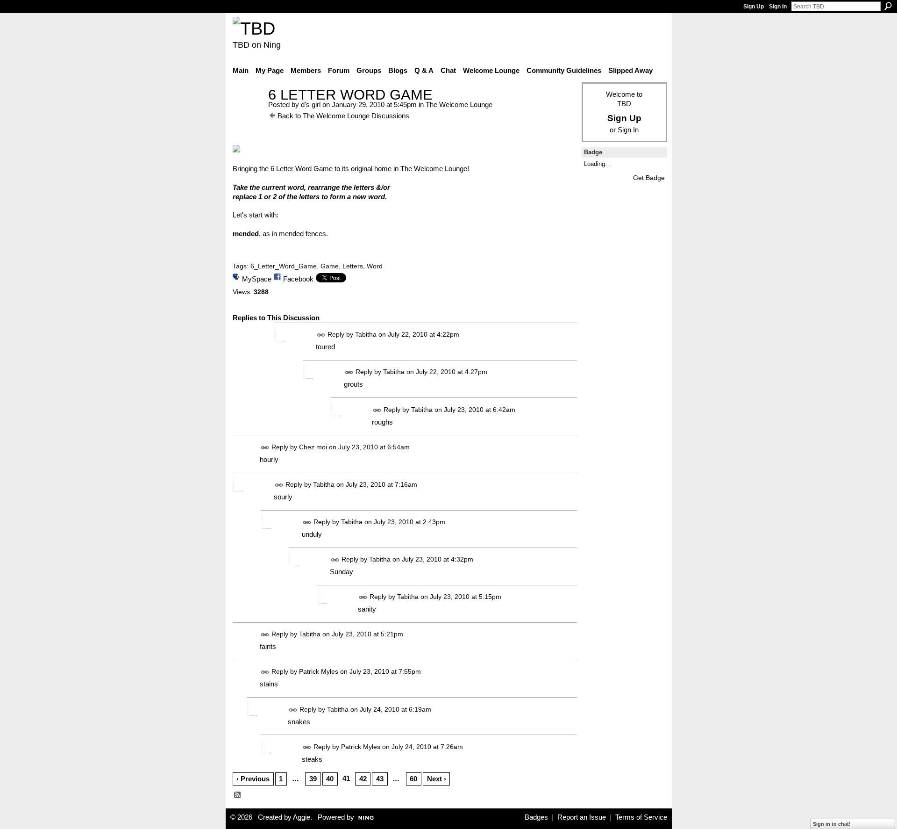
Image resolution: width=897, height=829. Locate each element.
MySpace (256, 279)
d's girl (310, 104)
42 (363, 779)
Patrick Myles (318, 672)
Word (375, 266)
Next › (436, 779)
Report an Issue (581, 817)
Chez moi (313, 447)
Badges (536, 817)
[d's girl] (248, 111)
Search (888, 6)
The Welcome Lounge (459, 104)
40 (330, 779)
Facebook (298, 279)
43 (380, 779)
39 (313, 779)
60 (413, 779)
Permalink (321, 335)
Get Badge (649, 177)
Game (329, 266)
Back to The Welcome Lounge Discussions (343, 116)
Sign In (778, 6)
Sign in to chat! (832, 824)
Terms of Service (641, 817)
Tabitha (366, 335)
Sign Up (753, 6)
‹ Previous (253, 779)
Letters (352, 266)
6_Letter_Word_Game (283, 266)
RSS (238, 795)
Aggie (301, 817)
